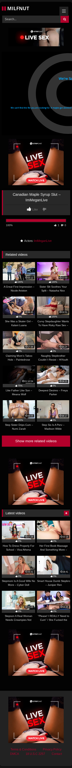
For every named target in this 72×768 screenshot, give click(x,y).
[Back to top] (60, 757)
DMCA (14, 753)
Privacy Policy (52, 749)
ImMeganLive (43, 240)
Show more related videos (36, 441)
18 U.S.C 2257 (35, 753)
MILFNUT (17, 8)
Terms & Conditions (23, 749)
